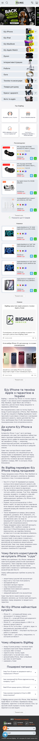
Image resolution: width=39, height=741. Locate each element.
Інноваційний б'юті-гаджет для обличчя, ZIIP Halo (26, 199)
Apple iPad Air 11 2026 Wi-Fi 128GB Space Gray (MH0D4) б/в (26, 280)
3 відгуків (27, 151)
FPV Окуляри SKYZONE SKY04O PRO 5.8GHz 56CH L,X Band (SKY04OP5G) (26, 165)
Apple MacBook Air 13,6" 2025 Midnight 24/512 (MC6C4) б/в (26, 262)
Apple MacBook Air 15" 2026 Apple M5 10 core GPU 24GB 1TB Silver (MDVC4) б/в (26, 228)
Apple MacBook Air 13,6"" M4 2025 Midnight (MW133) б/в (26, 245)
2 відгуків (27, 168)
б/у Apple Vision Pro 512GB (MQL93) (25, 182)
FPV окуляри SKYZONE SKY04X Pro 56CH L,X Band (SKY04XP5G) (25, 147)
